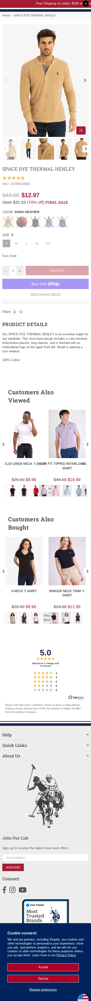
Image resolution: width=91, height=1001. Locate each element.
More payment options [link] (46, 294)
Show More (47, 617)
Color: (20, 212)
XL (37, 243)
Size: (7, 235)
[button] (77, 396)
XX (48, 243)
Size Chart (9, 256)
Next (85, 80)
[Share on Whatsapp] (14, 312)
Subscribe (13, 867)
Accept (43, 967)
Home (6, 15)
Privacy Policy (66, 955)
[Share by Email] (21, 312)
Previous (5, 80)
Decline (43, 978)
